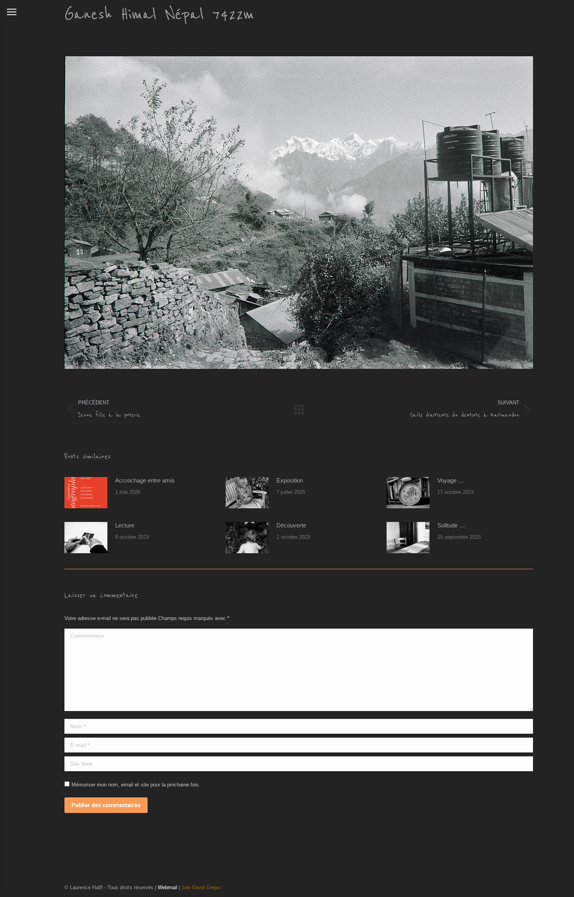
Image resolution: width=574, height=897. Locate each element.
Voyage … (450, 480)
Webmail (167, 887)
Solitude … (451, 525)
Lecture (124, 525)
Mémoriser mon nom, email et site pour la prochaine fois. (135, 785)
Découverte (291, 525)
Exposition (289, 480)
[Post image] (85, 492)
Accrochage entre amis (145, 480)
